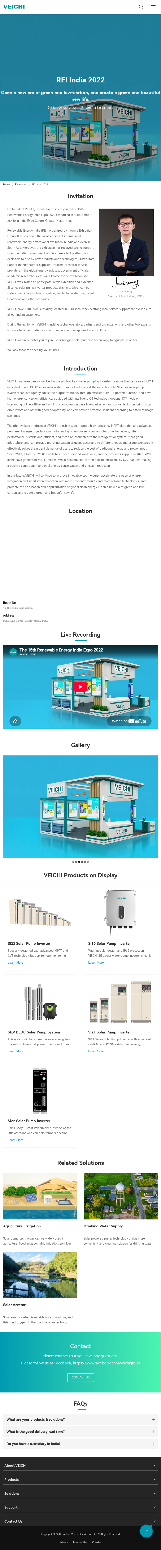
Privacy (64, 1542)
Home (6, 184)
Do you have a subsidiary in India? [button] (33, 1444)
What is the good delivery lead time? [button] (35, 1432)
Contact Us (81, 1377)
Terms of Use (80, 1542)
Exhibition (20, 184)
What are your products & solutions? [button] (35, 1420)
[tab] (80, 1419)
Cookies (96, 1542)
